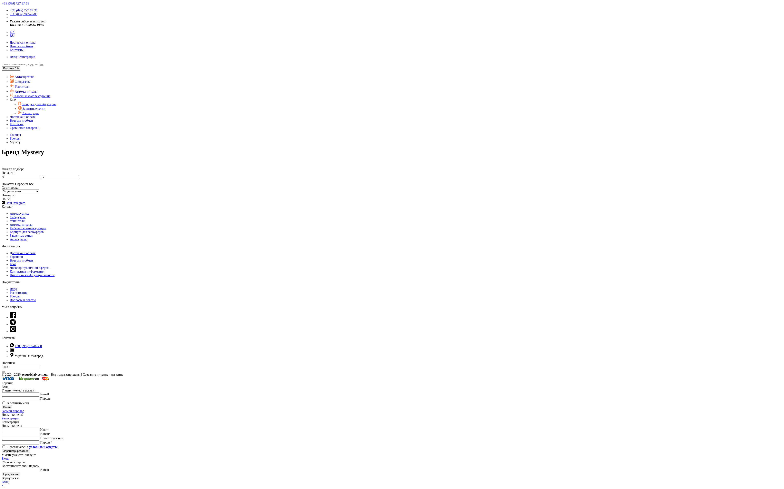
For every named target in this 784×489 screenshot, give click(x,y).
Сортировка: (10, 187)
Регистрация (18, 292)
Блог (13, 264)
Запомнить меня (17, 403)
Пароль (45, 398)
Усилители (22, 86)
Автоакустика (24, 77)
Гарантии (16, 256)
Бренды (15, 296)
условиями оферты (43, 447)
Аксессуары (30, 113)
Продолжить (11, 474)
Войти (7, 407)
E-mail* (45, 434)
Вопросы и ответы (23, 300)
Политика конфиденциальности (32, 275)
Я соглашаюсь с (32, 447)
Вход (13, 289)
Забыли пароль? (13, 411)
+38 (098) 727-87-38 (23, 10)
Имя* (44, 429)
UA (12, 32)
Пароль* (46, 442)
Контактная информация (27, 271)
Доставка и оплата (23, 253)
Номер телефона (51, 438)
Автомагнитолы (25, 91)
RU (12, 35)
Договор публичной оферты (29, 267)
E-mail (44, 394)
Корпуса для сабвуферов (39, 104)
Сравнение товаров (24, 128)
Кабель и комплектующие (31, 96)
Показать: (8, 195)
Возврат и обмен (21, 46)
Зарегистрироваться (15, 450)
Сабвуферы (22, 81)
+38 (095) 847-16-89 (23, 14)
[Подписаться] (3, 372)
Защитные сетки (33, 108)
